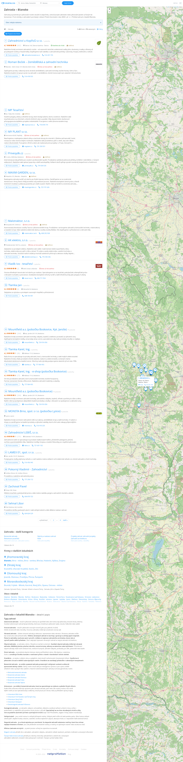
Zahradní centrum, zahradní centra (16, 541)
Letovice (49, 599)
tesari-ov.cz (28, 278)
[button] (146, 389)
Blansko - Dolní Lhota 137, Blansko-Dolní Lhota (20, 67)
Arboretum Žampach (15, 702)
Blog (69, 754)
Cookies (84, 749)
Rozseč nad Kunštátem (38, 602)
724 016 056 (43, 342)
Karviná (28, 585)
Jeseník (7, 577)
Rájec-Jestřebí (17, 602)
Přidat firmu (46, 749)
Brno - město (17, 560)
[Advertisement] (53, 93)
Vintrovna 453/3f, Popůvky (14, 135)
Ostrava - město (55, 585)
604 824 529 (28, 513)
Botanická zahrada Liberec (16, 675)
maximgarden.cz (30, 187)
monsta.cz (28, 426)
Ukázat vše (8, 545)
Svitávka (91, 602)
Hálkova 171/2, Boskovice (32, 353)
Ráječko (25, 602)
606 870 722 (28, 496)
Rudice (49, 602)
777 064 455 (40, 365)
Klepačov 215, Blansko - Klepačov (16, 176)
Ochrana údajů (73, 749)
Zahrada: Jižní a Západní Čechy (54, 589)
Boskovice (35, 597)
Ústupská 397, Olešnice (13, 225)
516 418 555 (28, 76)
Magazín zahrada (9, 732)
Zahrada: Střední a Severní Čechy (32, 589)
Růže (39, 538)
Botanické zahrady (10, 536)
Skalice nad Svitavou (68, 602)
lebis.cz (27, 445)
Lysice (68, 599)
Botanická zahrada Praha (16, 680)
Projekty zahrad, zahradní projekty (83, 536)
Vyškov (55, 560)
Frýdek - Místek (17, 585)
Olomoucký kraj (16, 573)
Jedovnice (95, 597)
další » (65, 520)
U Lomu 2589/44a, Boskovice (15, 157)
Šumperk (39, 577)
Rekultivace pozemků (11, 538)
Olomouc (15, 577)
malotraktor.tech (30, 233)
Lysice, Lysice (10, 416)
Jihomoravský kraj (18, 557)
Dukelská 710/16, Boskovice (33, 436)
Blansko (7, 560)
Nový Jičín (37, 585)
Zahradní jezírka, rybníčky (80, 541)
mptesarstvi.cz (29, 125)
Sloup (79, 602)
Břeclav (40, 560)
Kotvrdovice (22, 599)
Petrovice (7, 602)
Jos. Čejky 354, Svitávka (13, 114)
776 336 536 (46, 257)
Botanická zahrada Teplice (16, 682)
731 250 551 (41, 146)
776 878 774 (43, 125)
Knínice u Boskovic (10, 599)
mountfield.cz (29, 342)
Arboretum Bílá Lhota (15, 694)
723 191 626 (45, 187)
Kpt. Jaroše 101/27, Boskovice (15, 456)
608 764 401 (28, 296)
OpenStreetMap (176, 6)
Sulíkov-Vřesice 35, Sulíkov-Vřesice (16, 473)
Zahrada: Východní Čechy (12, 589)
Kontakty (62, 749)
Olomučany (83, 599)
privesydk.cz (28, 166)
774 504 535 (42, 166)
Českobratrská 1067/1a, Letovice (16, 245)
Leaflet (168, 6)
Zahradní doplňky (43, 541)
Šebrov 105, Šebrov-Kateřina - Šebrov (37, 45)
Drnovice (88, 597)
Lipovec (55, 599)
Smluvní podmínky (33, 749)
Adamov (7, 597)
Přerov (31, 577)
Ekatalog (10, 3)
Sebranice (56, 602)
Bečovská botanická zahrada (17, 672)
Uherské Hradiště (20, 569)
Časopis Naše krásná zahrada (13, 736)
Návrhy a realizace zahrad (46, 536)
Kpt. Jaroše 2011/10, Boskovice (34, 333)
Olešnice (74, 599)
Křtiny (36, 599)
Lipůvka (62, 599)
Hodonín (47, 560)
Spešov (84, 602)
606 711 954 (41, 278)
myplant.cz (28, 146)
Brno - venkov (30, 560)
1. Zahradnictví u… (144, 378)
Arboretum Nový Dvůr (15, 699)
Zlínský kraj (14, 565)
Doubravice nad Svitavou (75, 597)
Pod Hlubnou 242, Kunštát (14, 507)
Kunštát (42, 599)
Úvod (22, 749)
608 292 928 (45, 233)
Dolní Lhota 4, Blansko (30, 269)
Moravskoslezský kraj (20, 581)
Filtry (101, 29)
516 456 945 (28, 462)
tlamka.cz (27, 365)
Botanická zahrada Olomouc (17, 677)
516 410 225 (40, 426)
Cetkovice (51, 597)
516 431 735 (49, 55)
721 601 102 (38, 445)
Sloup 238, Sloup (11, 490)
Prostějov (24, 577)
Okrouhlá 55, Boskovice (30, 289)
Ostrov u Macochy (94, 599)
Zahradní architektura (79, 538)
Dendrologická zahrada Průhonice (19, 704)
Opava (45, 585)
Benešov (14, 597)
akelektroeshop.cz (30, 257)
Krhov (30, 599)
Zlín (36, 569)
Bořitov (27, 597)
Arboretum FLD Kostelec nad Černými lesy (22, 697)
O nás (55, 749)
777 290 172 (28, 479)
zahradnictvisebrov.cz (32, 55)
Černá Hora (60, 597)
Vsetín (31, 569)
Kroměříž (8, 569)
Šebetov (98, 602)
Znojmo (62, 560)
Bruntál (7, 585)
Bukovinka (43, 597)
